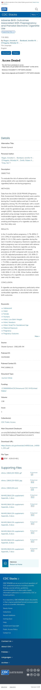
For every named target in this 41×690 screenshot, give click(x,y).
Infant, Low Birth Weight (12, 319)
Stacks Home (7, 608)
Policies (4, 652)
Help (5, 622)
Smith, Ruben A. (26, 160)
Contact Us (7, 633)
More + (37, 336)
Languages (6, 657)
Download (6, 53)
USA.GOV (13, 687)
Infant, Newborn (9, 322)
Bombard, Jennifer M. (28, 40)
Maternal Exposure (10, 328)
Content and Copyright (11, 626)
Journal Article (7, 378)
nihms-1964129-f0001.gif (11, 473)
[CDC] (4, 9)
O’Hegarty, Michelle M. (10, 43)
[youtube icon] (28, 674)
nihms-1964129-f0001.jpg (11, 480)
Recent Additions (9, 615)
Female (6, 314)
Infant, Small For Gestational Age (15, 325)
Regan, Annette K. (11, 40)
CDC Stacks (10, 578)
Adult (5, 311)
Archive (4, 662)
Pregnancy (7, 331)
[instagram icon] (34, 670)
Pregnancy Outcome (10, 333)
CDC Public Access (8, 422)
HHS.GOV (4, 687)
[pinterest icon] (31, 674)
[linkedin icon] (38, 670)
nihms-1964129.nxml (9, 488)
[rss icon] (38, 674)
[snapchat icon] (34, 674)
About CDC (6, 646)
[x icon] (31, 670)
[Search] (37, 9)
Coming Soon (7, 619)
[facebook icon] (28, 670)
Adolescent (7, 308)
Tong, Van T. (6, 163)
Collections (7, 612)
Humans (6, 317)
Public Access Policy (10, 629)
